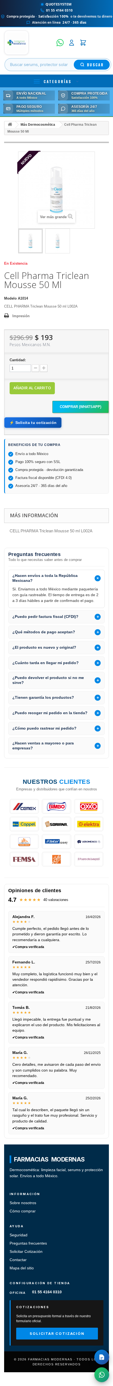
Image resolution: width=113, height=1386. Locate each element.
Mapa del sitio (22, 1268)
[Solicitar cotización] (101, 1357)
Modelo (10, 298)
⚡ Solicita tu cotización (32, 422)
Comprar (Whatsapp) (80, 407)
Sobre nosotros (23, 1203)
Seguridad (18, 1235)
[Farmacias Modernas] (28, 43)
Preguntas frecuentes (28, 1243)
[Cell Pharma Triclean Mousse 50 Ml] (30, 241)
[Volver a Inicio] (10, 124)
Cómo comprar (23, 1211)
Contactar (18, 1260)
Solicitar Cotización (26, 1252)
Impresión (21, 316)
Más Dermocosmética (38, 125)
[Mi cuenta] (71, 42)
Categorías (58, 81)
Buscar (95, 64)
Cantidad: (18, 360)
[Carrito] (83, 42)
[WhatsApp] (60, 42)
